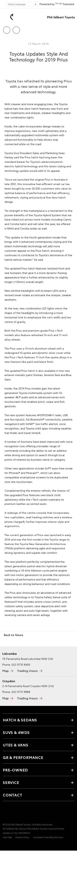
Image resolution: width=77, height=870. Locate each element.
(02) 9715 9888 (20, 692)
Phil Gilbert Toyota (61, 17)
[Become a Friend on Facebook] (5, 813)
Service (11, 782)
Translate (68, 4)
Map (5, 670)
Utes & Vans (15, 744)
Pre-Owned (15, 769)
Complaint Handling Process (48, 837)
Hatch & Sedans (20, 719)
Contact (12, 794)
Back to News (13, 635)
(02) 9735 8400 (20, 664)
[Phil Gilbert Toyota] (8, 17)
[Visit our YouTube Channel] (11, 813)
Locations (16, 28)
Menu (72, 28)
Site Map (7, 837)
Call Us (6, 28)
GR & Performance (23, 757)
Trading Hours (27, 670)
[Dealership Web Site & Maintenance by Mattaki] (10, 845)
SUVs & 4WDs (16, 732)
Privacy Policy (23, 837)
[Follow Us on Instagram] (18, 813)
